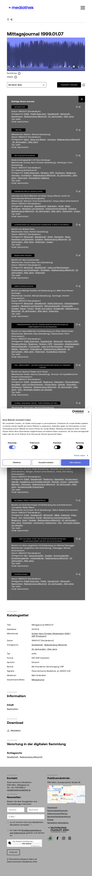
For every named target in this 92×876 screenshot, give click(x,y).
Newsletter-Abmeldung (57, 823)
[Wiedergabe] (13, 66)
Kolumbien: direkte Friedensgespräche (30, 500)
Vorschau (51, 139)
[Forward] (18, 66)
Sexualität (15, 384)
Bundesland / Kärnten (56, 352)
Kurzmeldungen (20, 574)
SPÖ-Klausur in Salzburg (24, 155)
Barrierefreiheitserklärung (58, 816)
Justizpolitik (73, 482)
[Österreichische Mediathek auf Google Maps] (66, 794)
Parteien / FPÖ (71, 341)
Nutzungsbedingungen (57, 810)
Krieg (73, 515)
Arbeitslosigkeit (71, 303)
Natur (26, 139)
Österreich (22, 178)
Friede (39, 518)
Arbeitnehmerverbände (56, 209)
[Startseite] (20, 7)
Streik (61, 206)
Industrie (72, 209)
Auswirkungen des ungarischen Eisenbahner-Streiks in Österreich (41, 225)
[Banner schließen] (88, 412)
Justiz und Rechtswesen (58, 267)
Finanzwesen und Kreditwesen (25, 270)
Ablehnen (17, 462)
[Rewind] (9, 66)
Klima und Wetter (38, 139)
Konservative (50, 384)
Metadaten (16, 730)
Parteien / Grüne (59, 482)
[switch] (35, 447)
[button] (78, 66)
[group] (26, 84)
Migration (15, 484)
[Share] (60, 66)
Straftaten (45, 270)
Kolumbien (27, 523)
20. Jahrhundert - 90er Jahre (61, 116)
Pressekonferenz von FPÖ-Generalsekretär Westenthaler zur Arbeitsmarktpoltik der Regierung (42, 326)
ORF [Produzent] (39, 636)
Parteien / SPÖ (47, 173)
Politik (26, 114)
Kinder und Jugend (43, 308)
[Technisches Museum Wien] (58, 829)
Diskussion (59, 382)
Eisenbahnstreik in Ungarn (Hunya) (28, 191)
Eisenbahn (52, 206)
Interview (15, 175)
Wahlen (14, 349)
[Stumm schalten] (65, 66)
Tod (20, 518)
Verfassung (16, 387)
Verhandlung (29, 518)
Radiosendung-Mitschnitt (35, 116)
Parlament (24, 349)
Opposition (59, 344)
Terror (14, 518)
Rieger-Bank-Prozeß (23, 255)
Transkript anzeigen (69, 85)
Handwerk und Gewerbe (33, 209)
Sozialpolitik (59, 308)
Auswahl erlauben (46, 462)
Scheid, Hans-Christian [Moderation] (48, 633)
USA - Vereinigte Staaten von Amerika (35, 390)
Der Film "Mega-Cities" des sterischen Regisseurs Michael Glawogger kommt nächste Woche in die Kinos (42, 540)
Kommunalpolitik (61, 556)
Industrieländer (37, 558)
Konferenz (60, 173)
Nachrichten (19, 107)
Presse (50, 820)
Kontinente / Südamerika (45, 523)
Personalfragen (72, 382)
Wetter (18, 130)
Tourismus (15, 209)
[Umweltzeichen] (50, 838)
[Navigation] (83, 8)
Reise (67, 206)
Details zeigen (79, 455)
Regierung (71, 173)
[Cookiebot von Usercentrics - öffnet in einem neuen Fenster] (74, 411)
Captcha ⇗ (36, 846)
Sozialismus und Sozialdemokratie (35, 482)
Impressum (52, 807)
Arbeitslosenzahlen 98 (23, 286)
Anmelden (13, 852)
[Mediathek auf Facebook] (57, 838)
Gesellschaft (53, 114)
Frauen (30, 308)
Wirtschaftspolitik (52, 306)
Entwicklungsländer (20, 558)
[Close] (82, 99)
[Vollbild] (83, 66)
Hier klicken (26, 843)
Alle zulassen (75, 462)
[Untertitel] (74, 66)
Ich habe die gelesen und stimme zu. (27, 833)
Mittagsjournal (38, 680)
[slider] (46, 69)
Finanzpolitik (67, 306)
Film (25, 556)
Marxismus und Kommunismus (56, 518)
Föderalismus (36, 349)
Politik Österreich (38, 114)
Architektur (26, 175)
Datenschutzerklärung (57, 813)
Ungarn (77, 211)
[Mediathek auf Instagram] (63, 838)
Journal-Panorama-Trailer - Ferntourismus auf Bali (35, 403)
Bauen (23, 308)
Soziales (15, 308)
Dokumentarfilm (36, 556)
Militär (57, 515)
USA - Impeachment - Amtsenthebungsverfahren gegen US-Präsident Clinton (42, 366)
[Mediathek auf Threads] (69, 838)
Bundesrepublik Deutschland (31, 487)
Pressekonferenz (19, 344)
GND (67, 633)
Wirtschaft (65, 114)
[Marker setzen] (69, 66)
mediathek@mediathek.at (19, 790)
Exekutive (65, 515)
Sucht (24, 520)
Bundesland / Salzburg (39, 178)
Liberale (61, 384)
